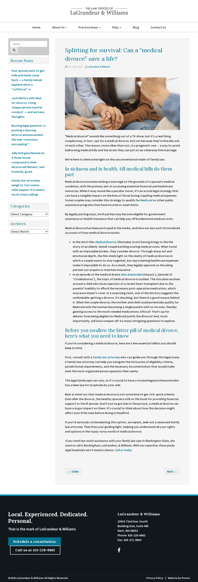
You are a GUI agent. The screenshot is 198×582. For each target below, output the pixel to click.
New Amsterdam (132, 274)
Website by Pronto (179, 578)
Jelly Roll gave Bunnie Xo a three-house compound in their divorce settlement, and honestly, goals (28, 162)
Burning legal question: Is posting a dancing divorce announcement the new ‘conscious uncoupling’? (28, 135)
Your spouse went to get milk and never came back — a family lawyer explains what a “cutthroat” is (27, 80)
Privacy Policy (154, 578)
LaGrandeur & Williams (98, 66)
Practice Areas (89, 27)
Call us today (123, 450)
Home (36, 27)
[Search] (14, 50)
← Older (73, 471)
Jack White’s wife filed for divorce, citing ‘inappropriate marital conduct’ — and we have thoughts (27, 107)
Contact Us (158, 27)
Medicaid (147, 200)
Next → (172, 471)
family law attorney (106, 357)
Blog (136, 27)
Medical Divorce (105, 242)
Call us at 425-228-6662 (35, 550)
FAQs (115, 27)
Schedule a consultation (34, 541)
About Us (58, 27)
